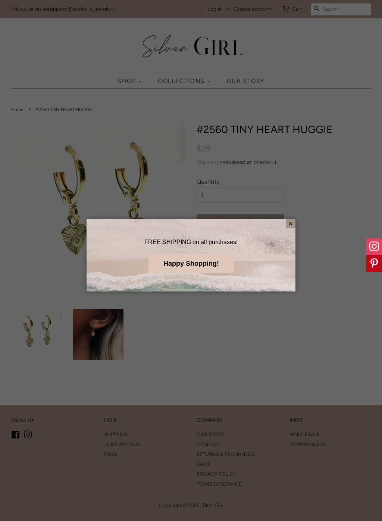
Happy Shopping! (191, 263)
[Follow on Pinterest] (374, 263)
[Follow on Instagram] (374, 246)
